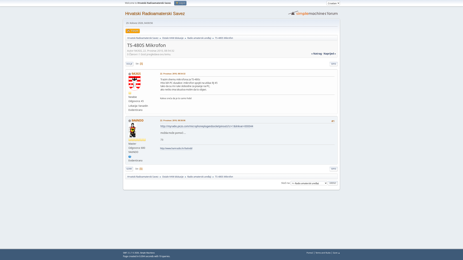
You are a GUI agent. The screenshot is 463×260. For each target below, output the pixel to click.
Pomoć (310, 252)
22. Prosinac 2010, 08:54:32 (172, 73)
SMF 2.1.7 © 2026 (131, 253)
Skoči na (285, 183)
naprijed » (330, 53)
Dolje (129, 63)
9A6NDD (138, 120)
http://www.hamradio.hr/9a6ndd (176, 148)
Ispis (333, 63)
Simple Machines (147, 253)
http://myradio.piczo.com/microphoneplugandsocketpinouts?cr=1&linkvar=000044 (206, 126)
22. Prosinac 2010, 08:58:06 (172, 120)
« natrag (316, 53)
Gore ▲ (336, 252)
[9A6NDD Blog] (129, 156)
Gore (129, 168)
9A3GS (136, 74)
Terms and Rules (323, 252)
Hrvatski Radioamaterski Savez (155, 13)
